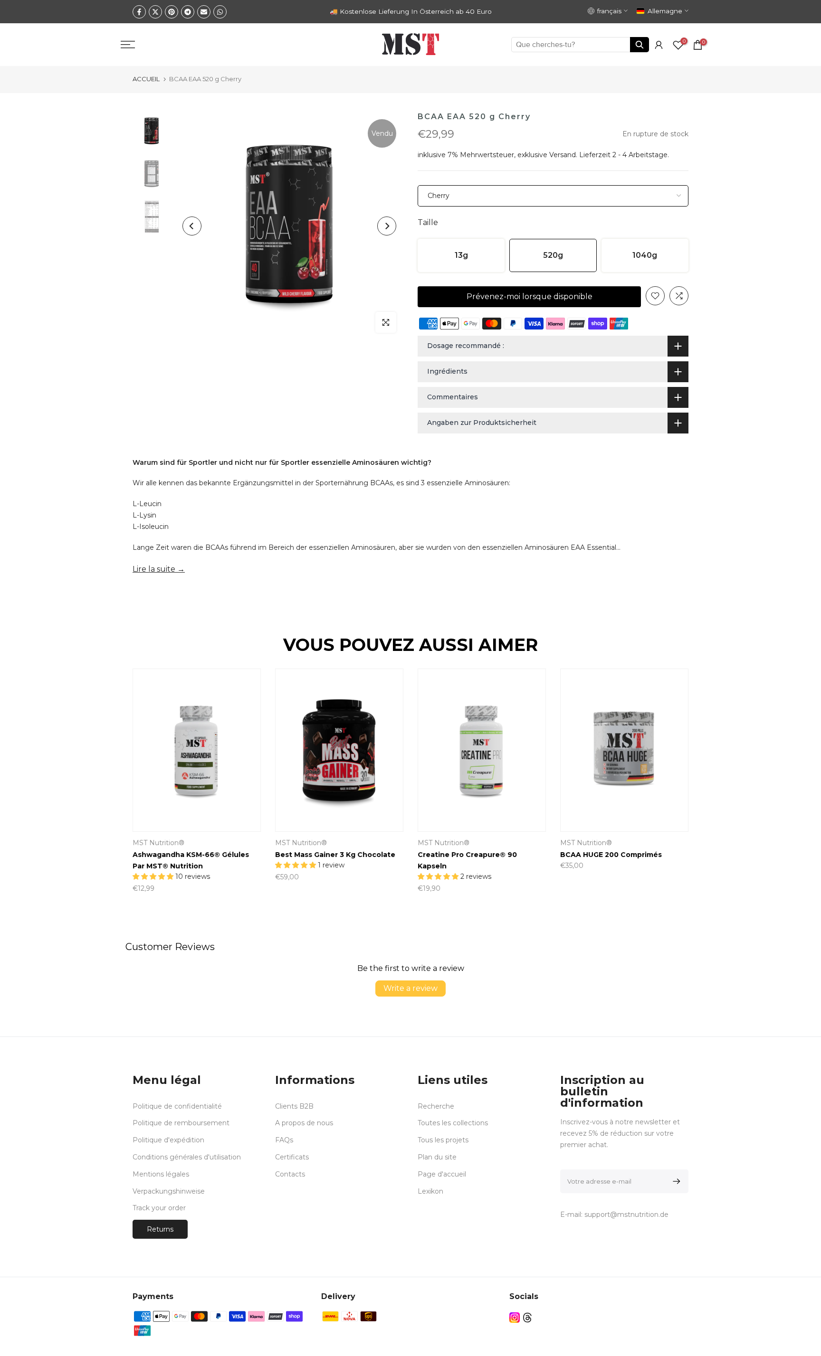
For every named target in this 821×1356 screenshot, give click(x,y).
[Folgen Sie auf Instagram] (514, 1317)
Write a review (410, 988)
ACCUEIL (146, 79)
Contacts (290, 1174)
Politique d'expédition (168, 1140)
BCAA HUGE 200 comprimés (611, 854)
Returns (160, 1229)
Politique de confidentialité (177, 1106)
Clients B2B (294, 1106)
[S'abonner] (674, 1181)
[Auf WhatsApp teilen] (220, 12)
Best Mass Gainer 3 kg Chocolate (335, 854)
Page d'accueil (442, 1174)
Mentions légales (161, 1174)
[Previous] (191, 226)
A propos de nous (304, 1123)
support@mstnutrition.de (626, 1214)
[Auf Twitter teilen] (155, 12)
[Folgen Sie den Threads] (527, 1317)
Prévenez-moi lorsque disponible (529, 296)
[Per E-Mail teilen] (203, 12)
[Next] (386, 226)
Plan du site (437, 1157)
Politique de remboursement (181, 1123)
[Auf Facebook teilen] (139, 12)
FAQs (284, 1140)
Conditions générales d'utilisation (187, 1157)
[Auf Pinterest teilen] (171, 12)
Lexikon (430, 1191)
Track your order (159, 1208)
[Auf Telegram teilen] (187, 12)
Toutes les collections (453, 1123)
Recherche (436, 1106)
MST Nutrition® (158, 842)
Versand (562, 155)
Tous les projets (443, 1140)
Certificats (292, 1157)
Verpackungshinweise (169, 1191)
